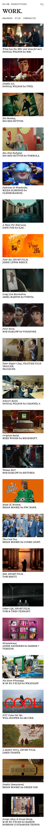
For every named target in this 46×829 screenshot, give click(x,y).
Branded (7, 18)
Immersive (29, 18)
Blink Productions (14, 4)
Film (17, 18)
